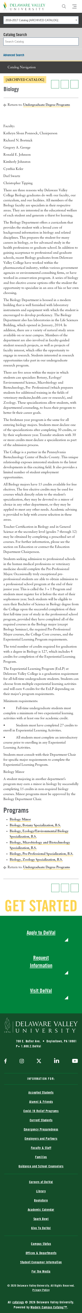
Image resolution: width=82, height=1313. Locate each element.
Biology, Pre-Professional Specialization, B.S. (41, 853)
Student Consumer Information (41, 1262)
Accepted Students (41, 1092)
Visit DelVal (41, 990)
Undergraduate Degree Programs (46, 104)
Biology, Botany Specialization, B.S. (35, 825)
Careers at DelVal (41, 1182)
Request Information (41, 961)
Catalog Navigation (22, 67)
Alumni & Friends (41, 1102)
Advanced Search (13, 55)
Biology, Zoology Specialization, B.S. (36, 859)
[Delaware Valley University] (24, 6)
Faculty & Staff (41, 1148)
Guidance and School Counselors (41, 1166)
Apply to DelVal (41, 932)
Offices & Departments (41, 1253)
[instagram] (21, 1061)
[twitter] (38, 1061)
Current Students (41, 1120)
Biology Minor (20, 819)
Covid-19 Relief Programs (41, 1111)
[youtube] (74, 1061)
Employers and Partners (41, 1138)
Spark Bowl (41, 1219)
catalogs (18, 1302)
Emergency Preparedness (41, 1129)
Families (41, 1157)
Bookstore (41, 1200)
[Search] (64, 6)
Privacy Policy (40, 1290)
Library (41, 1191)
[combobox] (41, 20)
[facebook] (6, 1061)
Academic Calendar (41, 1209)
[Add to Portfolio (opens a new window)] (55, 84)
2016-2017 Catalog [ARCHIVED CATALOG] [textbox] (31, 20)
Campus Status (41, 1244)
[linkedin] (56, 1061)
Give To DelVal (41, 1228)
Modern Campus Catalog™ (48, 1307)
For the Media (41, 1271)
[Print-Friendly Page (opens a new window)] (65, 84)
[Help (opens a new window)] (74, 84)
